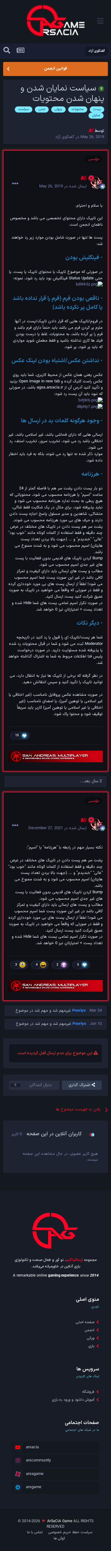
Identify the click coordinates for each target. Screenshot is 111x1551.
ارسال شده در (63, 186)
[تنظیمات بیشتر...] (15, 183)
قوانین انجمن (55, 69)
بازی (91, 1346)
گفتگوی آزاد (64, 137)
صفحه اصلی (85, 1322)
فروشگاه (88, 1392)
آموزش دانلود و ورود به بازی (73, 1400)
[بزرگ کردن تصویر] (89, 284)
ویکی (90, 1338)
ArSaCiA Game (59, 1521)
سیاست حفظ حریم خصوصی (70, 1532)
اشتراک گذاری (80, 1085)
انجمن (89, 1330)
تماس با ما (35, 1532)
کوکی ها (59, 1538)
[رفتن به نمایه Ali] (96, 183)
